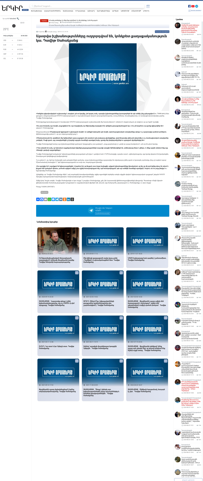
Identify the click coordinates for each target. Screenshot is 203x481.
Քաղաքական (36, 11)
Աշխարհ (91, 11)
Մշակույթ (136, 11)
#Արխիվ (44, 192)
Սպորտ (146, 11)
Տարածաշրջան (103, 11)
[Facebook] (189, 6)
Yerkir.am (160, 113)
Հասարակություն (52, 11)
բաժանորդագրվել (102, 213)
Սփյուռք (125, 11)
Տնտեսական (68, 11)
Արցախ (115, 11)
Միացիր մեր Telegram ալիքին (103, 209)
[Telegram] (196, 6)
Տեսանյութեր (196, 10)
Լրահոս (179, 19)
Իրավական (80, 11)
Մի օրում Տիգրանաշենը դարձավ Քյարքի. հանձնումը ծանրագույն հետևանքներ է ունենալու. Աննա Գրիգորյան (84, 20)
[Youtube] (193, 6)
